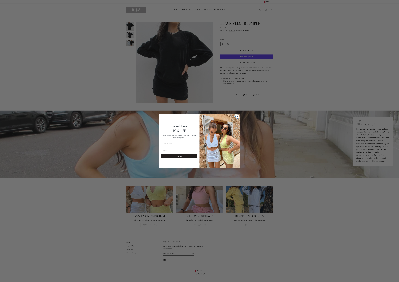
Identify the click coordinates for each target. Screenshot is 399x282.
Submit (179, 156)
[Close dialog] (237, 116)
